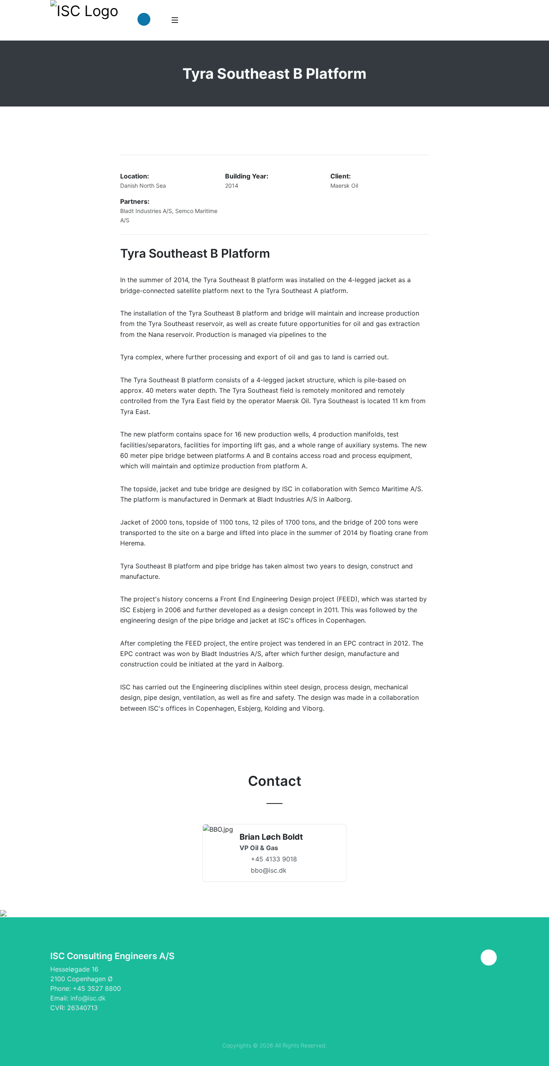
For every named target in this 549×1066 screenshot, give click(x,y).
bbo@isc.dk (269, 870)
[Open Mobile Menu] (175, 20)
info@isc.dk (88, 998)
